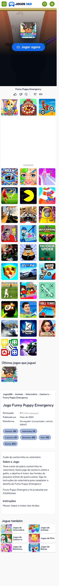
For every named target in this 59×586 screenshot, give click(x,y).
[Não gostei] (21, 94)
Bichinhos (28, 437)
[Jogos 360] (20, 4)
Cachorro (44, 394)
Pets (45, 437)
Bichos (10, 443)
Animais (19, 394)
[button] (28, 30)
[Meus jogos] (44, 4)
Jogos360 (7, 394)
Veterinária (31, 394)
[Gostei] (15, 94)
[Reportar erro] (26, 94)
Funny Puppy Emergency (15, 397)
